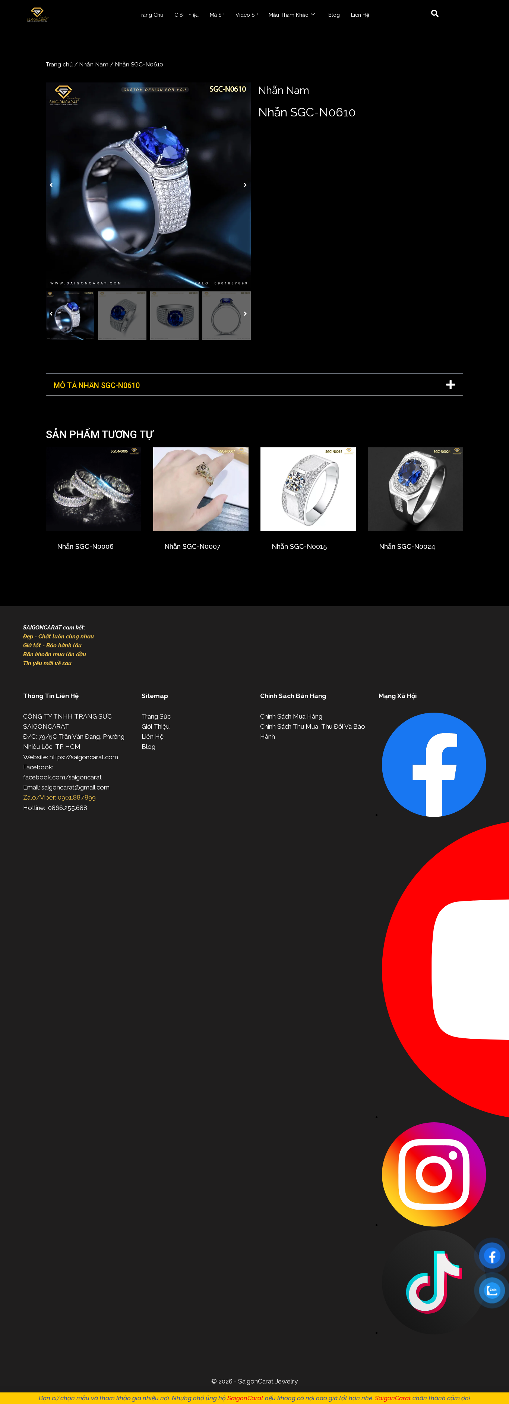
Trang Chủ (150, 15)
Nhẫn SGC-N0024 (407, 546)
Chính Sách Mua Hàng (291, 716)
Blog (334, 15)
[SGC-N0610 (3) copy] (148, 185)
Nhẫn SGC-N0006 (85, 546)
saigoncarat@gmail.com (75, 787)
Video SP (246, 15)
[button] (51, 185)
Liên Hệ (360, 15)
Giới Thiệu (186, 15)
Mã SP (217, 15)
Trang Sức (156, 716)
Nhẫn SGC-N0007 (192, 546)
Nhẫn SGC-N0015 (299, 546)
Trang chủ (59, 64)
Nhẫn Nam (93, 64)
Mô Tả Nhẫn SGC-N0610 (97, 385)
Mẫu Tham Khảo (289, 15)
